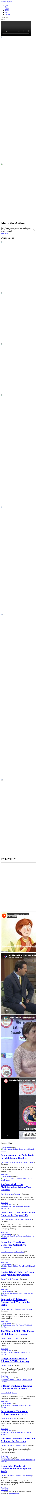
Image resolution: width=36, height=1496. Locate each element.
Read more (4, 233)
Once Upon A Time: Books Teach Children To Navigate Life (18, 1214)
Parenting (17, 1194)
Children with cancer (7, 1309)
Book (6, 7)
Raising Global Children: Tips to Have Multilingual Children (17, 1273)
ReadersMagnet (14, 1493)
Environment (5, 1418)
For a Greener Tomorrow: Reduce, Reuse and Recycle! (15, 1412)
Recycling (13, 1418)
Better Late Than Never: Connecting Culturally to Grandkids (13, 1245)
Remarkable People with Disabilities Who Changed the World (16, 1469)
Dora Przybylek (6, 1147)
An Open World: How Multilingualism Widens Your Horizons (16, 1187)
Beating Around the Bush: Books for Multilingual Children (17, 1156)
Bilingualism (5, 1162)
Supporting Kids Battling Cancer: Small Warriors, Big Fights (15, 1302)
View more (4, 1490)
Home (7, 5)
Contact (7, 14)
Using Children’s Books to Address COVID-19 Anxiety (15, 1360)
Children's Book (28, 1162)
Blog (6, 12)
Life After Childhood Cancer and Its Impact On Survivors (18, 1440)
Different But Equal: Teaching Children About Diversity (16, 1387)
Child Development (16, 1162)
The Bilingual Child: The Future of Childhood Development (17, 1332)
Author (7, 10)
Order (6, 9)
